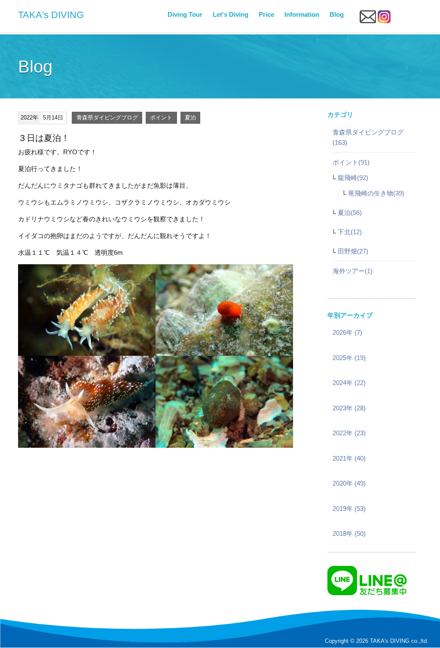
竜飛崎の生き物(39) (376, 193)
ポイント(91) (351, 162)
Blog (337, 14)
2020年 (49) (349, 483)
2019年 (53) (349, 508)
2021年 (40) (349, 458)
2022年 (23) (349, 433)
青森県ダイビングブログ (107, 117)
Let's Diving (230, 14)
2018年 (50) (349, 533)
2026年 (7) (347, 332)
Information (301, 14)
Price (266, 14)
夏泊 (190, 117)
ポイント (161, 117)
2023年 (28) (349, 408)
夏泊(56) (350, 212)
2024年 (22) (349, 382)
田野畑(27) (353, 251)
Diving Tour (185, 14)
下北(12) (350, 231)
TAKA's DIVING (51, 14)
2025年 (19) (349, 357)
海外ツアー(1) (353, 271)
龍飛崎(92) (353, 177)
